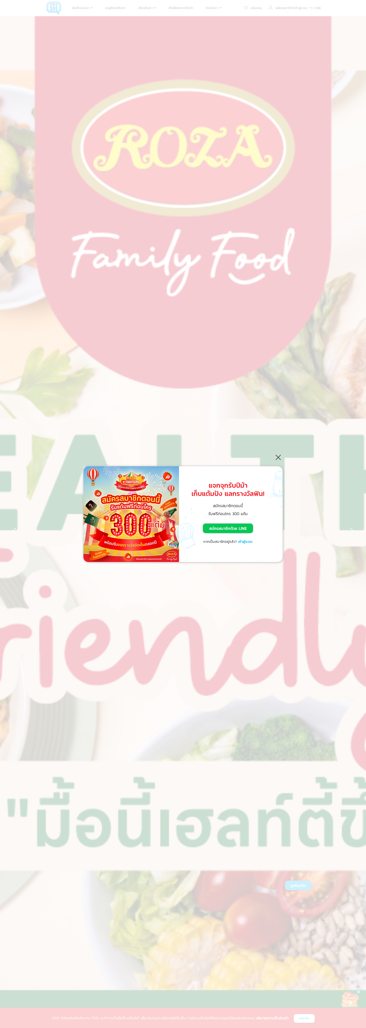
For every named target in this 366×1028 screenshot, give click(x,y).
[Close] (278, 457)
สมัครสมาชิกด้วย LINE (228, 528)
